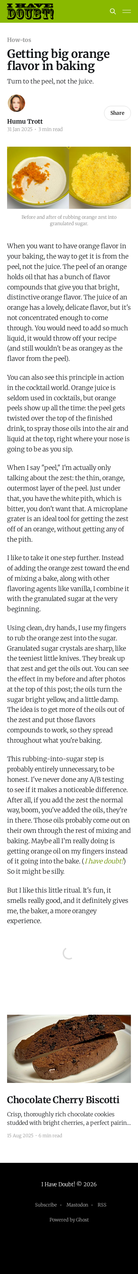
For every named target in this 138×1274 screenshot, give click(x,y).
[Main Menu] (126, 11)
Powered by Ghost (69, 1220)
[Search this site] (113, 11)
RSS (102, 1205)
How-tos (19, 39)
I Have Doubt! (58, 1184)
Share (117, 113)
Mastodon (77, 1205)
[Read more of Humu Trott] (16, 103)
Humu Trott (25, 121)
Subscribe (46, 1205)
